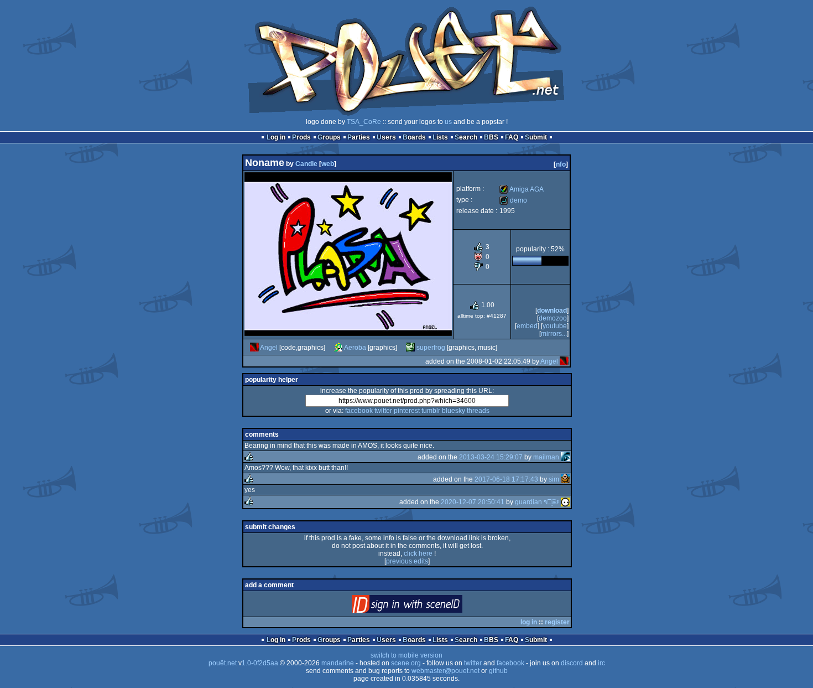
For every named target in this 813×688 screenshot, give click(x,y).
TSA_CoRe (364, 122)
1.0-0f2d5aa (260, 663)
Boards (414, 137)
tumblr (430, 411)
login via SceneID (425, 606)
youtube (555, 326)
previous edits (407, 561)
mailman (546, 457)
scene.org (406, 663)
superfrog (430, 347)
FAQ (511, 137)
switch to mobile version (406, 655)
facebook (359, 411)
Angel (269, 347)
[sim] (565, 479)
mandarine (337, 663)
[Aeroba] (338, 347)
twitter (383, 411)
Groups (329, 137)
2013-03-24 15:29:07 (491, 457)
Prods (301, 137)
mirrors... (554, 334)
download (552, 310)
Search (466, 137)
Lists (440, 137)
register (557, 622)
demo (513, 200)
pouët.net (223, 663)
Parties (358, 137)
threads (478, 411)
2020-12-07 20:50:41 (472, 502)
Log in (276, 137)
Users (386, 137)
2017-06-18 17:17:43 (506, 479)
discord (572, 663)
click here (418, 553)
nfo (561, 164)
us (448, 122)
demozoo (553, 318)
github (498, 671)
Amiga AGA (521, 189)
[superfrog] (410, 347)
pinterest (407, 411)
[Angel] (254, 347)
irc (601, 663)
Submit (536, 137)
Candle (306, 164)
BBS (491, 137)
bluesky (453, 411)
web (327, 164)
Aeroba (355, 347)
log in (528, 622)
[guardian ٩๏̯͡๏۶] (565, 502)
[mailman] (565, 457)
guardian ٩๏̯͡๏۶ (537, 502)
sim (554, 479)
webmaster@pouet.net (445, 671)
